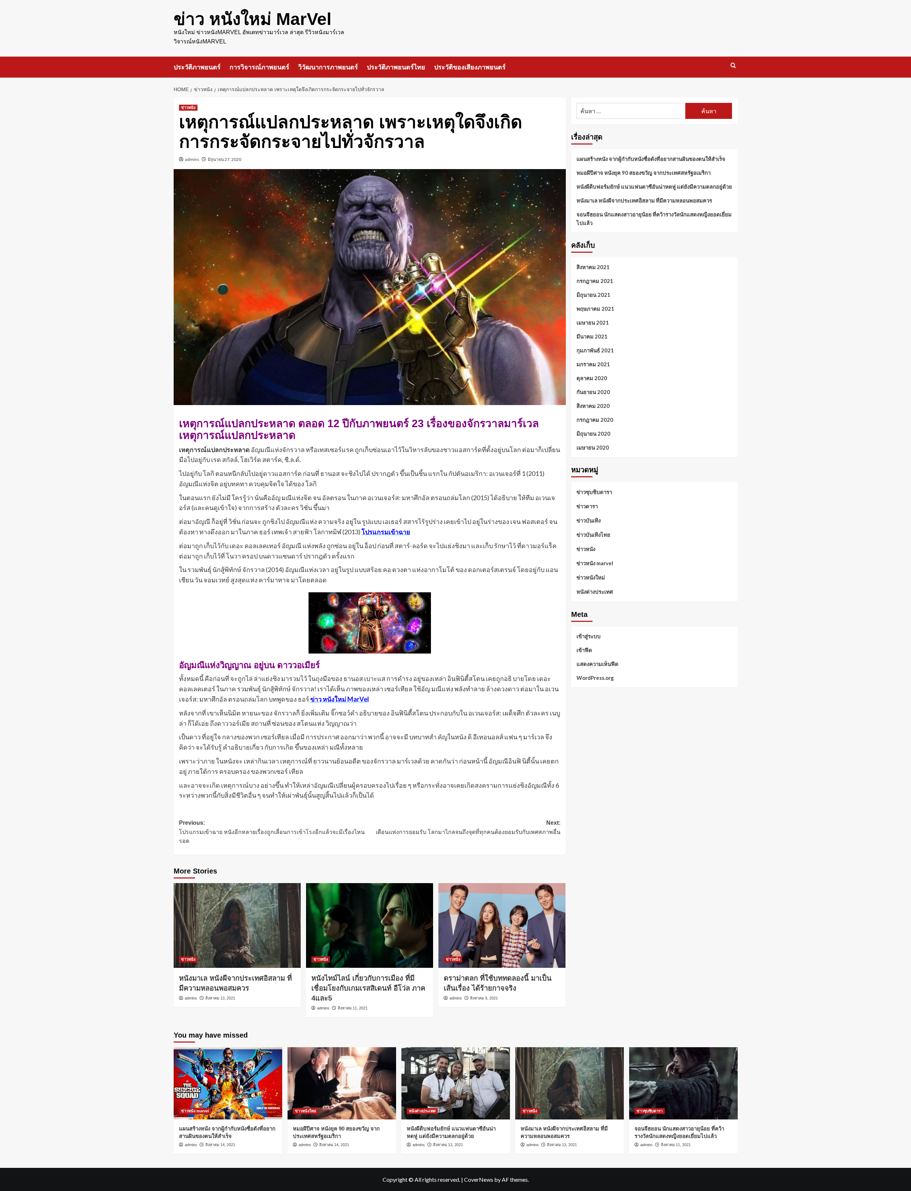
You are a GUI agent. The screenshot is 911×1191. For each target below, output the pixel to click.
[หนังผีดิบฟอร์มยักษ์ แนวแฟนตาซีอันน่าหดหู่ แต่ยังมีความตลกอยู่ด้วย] (455, 1083)
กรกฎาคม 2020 (594, 419)
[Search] (733, 65)
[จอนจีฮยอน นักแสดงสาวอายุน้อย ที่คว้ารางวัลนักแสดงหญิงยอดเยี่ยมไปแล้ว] (683, 1083)
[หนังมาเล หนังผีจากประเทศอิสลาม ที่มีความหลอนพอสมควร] (237, 925)
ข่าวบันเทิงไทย (593, 534)
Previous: (272, 832)
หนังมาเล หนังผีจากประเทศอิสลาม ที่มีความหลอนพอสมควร (644, 200)
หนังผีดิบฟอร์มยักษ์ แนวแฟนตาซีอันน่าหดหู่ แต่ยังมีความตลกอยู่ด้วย (654, 186)
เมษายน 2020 (592, 447)
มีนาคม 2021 (591, 336)
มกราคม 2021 (593, 364)
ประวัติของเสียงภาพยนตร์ (470, 67)
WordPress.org (595, 677)
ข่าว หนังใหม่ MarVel (252, 19)
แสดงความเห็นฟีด (597, 663)
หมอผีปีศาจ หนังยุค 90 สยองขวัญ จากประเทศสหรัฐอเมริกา (643, 172)
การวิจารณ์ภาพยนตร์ (259, 67)
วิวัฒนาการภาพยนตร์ (328, 67)
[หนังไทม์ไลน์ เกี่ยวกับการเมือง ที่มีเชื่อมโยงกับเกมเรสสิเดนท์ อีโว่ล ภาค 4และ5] (369, 925)
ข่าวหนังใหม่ (590, 577)
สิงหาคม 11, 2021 (353, 1008)
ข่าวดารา (587, 506)
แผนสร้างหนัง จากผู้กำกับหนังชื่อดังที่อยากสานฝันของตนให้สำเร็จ (650, 159)
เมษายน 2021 (592, 322)
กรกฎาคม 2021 (594, 281)
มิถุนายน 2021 (593, 295)
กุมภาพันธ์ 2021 (595, 350)
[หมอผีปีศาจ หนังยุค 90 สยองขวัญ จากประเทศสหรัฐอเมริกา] (342, 1083)
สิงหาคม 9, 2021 (484, 998)
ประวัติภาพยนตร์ (197, 67)
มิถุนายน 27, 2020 (224, 159)
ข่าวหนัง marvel (594, 563)
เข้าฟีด (584, 649)
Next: (468, 827)
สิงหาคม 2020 (593, 406)
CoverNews (478, 1179)
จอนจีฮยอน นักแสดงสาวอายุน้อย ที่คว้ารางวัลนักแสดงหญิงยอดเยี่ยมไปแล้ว (654, 218)
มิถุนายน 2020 (593, 433)
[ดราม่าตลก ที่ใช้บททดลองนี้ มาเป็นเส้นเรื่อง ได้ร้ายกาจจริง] (501, 925)
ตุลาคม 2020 (591, 378)
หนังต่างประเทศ (594, 591)
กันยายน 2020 (593, 392)
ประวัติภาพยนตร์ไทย (396, 67)
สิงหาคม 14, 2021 (220, 1145)
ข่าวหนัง (188, 107)
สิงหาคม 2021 (593, 267)
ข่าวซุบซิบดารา (594, 492)
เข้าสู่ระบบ (588, 636)
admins (192, 159)
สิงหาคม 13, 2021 (220, 998)
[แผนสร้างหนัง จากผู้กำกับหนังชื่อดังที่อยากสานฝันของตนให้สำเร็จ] (228, 1083)
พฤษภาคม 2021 (595, 308)
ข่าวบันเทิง (588, 520)
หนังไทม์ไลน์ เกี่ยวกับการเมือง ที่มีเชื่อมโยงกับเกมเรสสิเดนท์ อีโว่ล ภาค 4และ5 (368, 988)
